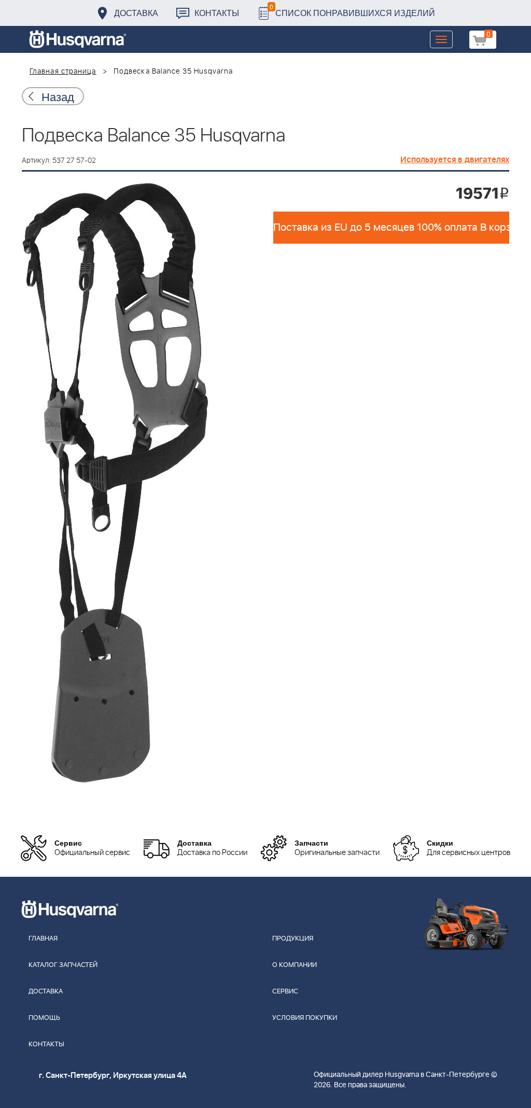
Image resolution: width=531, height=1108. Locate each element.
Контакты (216, 13)
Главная (43, 939)
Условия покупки (304, 1018)
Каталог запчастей (63, 965)
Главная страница (63, 71)
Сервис (285, 992)
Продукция (292, 939)
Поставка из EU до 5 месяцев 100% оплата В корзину (391, 227)
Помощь (44, 1018)
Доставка (136, 13)
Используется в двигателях (454, 159)
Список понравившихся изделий (352, 10)
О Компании (294, 965)
